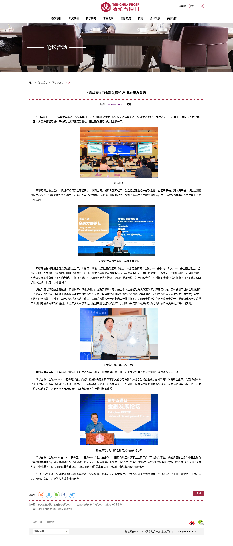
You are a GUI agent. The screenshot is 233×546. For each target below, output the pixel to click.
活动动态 (56, 82)
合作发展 (155, 18)
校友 (140, 18)
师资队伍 (74, 18)
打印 (129, 104)
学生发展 (108, 18)
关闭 (198, 493)
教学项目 (56, 18)
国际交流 (126, 18)
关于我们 (172, 18)
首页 (31, 82)
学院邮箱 (51, 522)
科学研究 (91, 18)
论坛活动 (42, 82)
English (182, 6)
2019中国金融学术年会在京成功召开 (55, 509)
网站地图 (37, 522)
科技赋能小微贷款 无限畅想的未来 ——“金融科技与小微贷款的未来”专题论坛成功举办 (80, 504)
